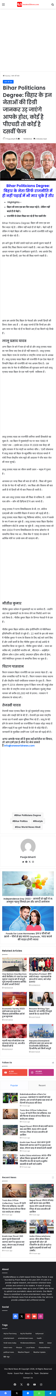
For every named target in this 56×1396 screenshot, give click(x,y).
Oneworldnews (44, 1347)
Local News (30, 1347)
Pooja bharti (10, 139)
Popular (14, 1085)
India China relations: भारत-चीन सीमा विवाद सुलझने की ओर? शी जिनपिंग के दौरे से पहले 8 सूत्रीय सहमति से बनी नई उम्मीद (35, 1159)
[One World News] (28, 4)
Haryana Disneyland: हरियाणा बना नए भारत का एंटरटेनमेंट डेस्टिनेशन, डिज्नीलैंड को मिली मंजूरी (40, 1044)
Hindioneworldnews (27, 1343)
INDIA (41, 1343)
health (39, 1338)
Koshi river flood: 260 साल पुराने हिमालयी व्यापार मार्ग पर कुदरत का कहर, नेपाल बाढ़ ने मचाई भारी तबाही (36, 1145)
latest (49, 1343)
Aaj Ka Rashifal (26, 1333)
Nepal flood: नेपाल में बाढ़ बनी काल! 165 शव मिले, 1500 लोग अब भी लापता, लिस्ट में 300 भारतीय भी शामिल (36, 1130)
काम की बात (15, 76)
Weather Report (23, 1352)
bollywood (39, 1333)
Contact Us (28, 1378)
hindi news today (10, 1343)
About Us (29, 1373)
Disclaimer (44, 1373)
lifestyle (38, 821)
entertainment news (25, 1338)
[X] (29, 862)
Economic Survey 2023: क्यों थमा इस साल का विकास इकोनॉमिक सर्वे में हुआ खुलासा (13, 1012)
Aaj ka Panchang (10, 1333)
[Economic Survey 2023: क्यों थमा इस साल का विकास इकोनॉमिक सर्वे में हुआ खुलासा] (14, 999)
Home (7, 76)
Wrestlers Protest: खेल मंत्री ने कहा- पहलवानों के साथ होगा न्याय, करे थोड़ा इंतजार (40, 978)
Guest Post (18, 1373)
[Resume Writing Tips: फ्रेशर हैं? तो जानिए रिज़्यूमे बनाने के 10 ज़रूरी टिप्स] (41, 999)
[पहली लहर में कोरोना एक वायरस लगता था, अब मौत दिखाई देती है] (14, 1031)
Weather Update (39, 1352)
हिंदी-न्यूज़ (6, 1357)
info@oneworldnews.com (19, 745)
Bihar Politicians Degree (28, 815)
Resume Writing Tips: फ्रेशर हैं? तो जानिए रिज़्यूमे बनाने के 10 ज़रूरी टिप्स (40, 1011)
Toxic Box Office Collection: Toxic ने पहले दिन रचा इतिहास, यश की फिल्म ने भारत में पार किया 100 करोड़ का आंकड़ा (35, 1114)
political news (9, 1352)
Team (36, 1373)
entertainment (9, 1338)
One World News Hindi (28, 827)
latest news (8, 1347)
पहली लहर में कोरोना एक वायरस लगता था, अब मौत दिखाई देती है (13, 1043)
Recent (42, 1085)
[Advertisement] (28, 40)
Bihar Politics (21, 821)
